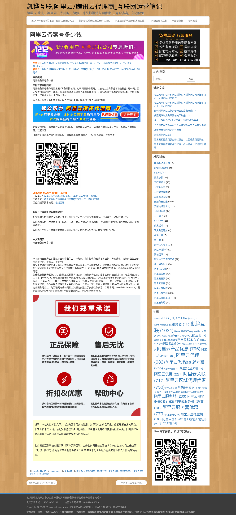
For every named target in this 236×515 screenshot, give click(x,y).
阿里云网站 (172, 414)
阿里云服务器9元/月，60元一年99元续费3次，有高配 (70, 196)
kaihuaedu (55, 471)
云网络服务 (159, 211)
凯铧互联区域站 (187, 511)
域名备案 (187, 331)
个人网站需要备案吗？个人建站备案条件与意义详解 (180, 125)
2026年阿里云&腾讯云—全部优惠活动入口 (52, 20)
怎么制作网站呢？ (163, 134)
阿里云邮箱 (177, 20)
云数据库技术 (161, 191)
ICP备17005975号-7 (116, 507)
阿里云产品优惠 (178, 348)
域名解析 (198, 331)
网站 (186, 335)
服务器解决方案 (119, 511)
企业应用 (68, 471)
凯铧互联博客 (158, 511)
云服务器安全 (161, 196)
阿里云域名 (171, 388)
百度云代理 (74, 511)
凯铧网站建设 (104, 511)
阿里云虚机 (173, 419)
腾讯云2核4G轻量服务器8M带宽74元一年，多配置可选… (72, 199)
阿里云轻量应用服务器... (42, 482)
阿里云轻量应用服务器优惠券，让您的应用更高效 (179, 139)
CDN (158, 318)
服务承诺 (192, 20)
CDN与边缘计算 (162, 163)
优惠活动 (158, 225)
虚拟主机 (198, 335)
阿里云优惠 (113, 471)
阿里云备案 (159, 278)
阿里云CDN (160, 268)
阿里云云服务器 (189, 343)
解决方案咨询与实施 (164, 259)
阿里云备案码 (43, 474)
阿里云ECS (188, 339)
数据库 (166, 335)
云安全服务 (159, 187)
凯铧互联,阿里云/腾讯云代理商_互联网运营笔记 (94, 7)
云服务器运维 (161, 201)
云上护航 (158, 177)
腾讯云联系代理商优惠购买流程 (94, 20)
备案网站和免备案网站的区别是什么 (172, 115)
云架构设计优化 (162, 206)
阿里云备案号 (126, 471)
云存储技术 (159, 182)
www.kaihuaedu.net (58, 507)
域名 (177, 331)
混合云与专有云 (162, 244)
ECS (168, 317)
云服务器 (179, 324)
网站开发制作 (161, 249)
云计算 (157, 215)
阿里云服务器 (161, 292)
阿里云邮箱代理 (88, 511)
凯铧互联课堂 (172, 511)
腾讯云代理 (133, 511)
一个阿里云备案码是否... (131, 482)
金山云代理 (145, 511)
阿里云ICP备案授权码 (85, 471)
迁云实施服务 (161, 264)
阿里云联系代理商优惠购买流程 (131, 20)
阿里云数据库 (161, 288)
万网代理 (63, 511)
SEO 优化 (159, 172)
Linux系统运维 (161, 167)
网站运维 (158, 254)
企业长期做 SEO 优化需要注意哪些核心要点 (176, 120)
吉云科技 (54, 511)
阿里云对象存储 (178, 391)
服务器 (175, 335)
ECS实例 (182, 318)
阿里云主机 (172, 343)
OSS (193, 318)
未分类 (157, 239)
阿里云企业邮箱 (191, 368)
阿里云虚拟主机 (159, 20)
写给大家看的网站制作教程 (167, 129)
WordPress (161, 324)
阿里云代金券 (171, 368)
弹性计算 (158, 235)
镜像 (157, 340)
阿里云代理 (102, 471)
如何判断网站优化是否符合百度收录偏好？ (175, 110)
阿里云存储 (159, 283)
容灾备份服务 (161, 230)
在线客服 (59, 202)
